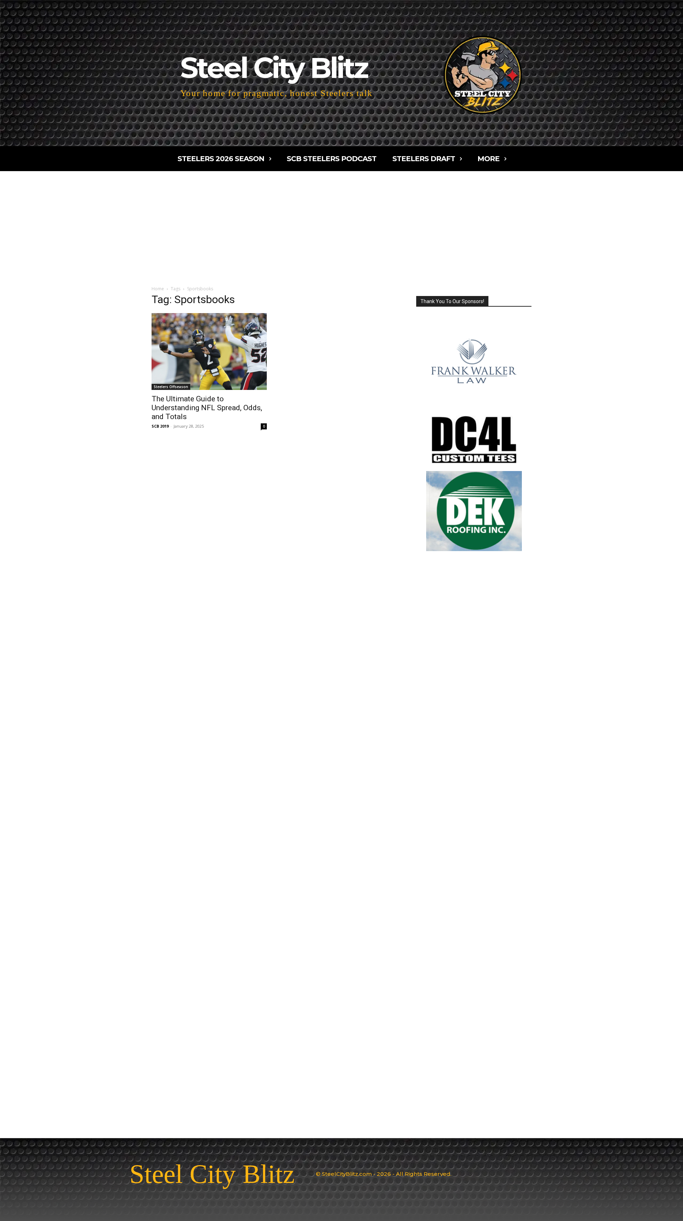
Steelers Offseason (171, 386)
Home (158, 289)
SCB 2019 (160, 426)
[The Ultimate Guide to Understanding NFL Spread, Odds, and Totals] (209, 351)
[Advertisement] (341, 224)
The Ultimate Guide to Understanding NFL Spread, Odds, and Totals (207, 408)
